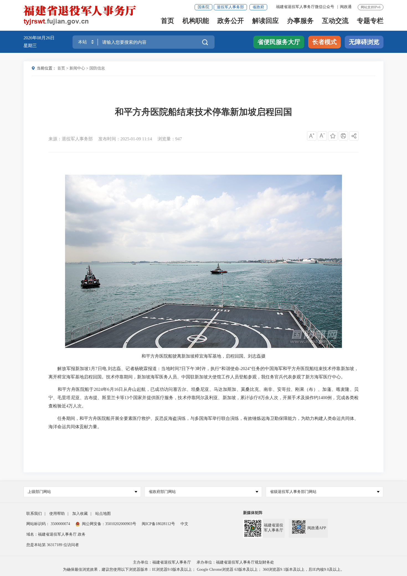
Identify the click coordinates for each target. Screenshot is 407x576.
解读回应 (265, 21)
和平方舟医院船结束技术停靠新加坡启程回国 (203, 112)
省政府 (258, 7)
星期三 (30, 45)
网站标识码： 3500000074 (48, 524)
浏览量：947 (170, 138)
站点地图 (103, 514)
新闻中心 (77, 68)
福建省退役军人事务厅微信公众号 (305, 7)
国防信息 (97, 68)
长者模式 (324, 41)
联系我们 (34, 514)
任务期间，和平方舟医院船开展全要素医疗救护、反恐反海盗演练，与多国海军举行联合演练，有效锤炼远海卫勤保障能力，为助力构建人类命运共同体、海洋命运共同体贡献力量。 (203, 422)
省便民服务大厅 (278, 41)
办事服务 (300, 21)
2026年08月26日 (39, 37)
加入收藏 (80, 514)
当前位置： (46, 68)
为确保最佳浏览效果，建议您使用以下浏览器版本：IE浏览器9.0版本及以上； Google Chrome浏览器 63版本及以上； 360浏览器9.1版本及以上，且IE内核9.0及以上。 (203, 569)
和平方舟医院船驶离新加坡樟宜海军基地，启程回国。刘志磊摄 (203, 356)
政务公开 (230, 21)
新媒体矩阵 (252, 513)
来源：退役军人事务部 (70, 138)
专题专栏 (370, 21)
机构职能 (195, 21)
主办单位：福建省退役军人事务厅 (162, 562)
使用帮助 (57, 514)
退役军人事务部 (230, 7)
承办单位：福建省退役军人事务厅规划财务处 (235, 562)
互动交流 (335, 21)
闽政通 (346, 7)
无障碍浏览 (364, 41)
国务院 (203, 7)
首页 (167, 21)
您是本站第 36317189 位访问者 (52, 545)
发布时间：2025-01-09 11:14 (125, 138)
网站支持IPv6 (370, 7)
